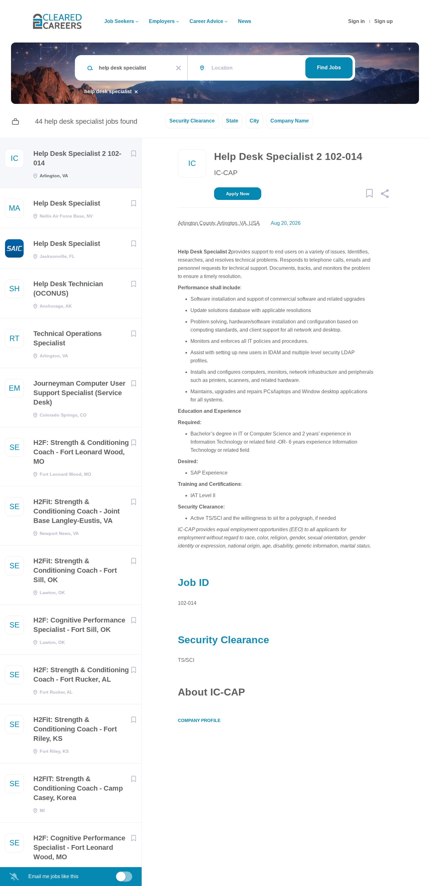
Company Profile (199, 720)
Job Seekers (119, 21)
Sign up (383, 21)
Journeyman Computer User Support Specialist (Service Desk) (79, 392)
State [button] (232, 120)
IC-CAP (226, 173)
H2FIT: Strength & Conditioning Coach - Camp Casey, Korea (78, 788)
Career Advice (206, 21)
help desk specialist (108, 91)
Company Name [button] (289, 120)
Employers (162, 21)
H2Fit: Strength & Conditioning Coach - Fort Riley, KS (75, 729)
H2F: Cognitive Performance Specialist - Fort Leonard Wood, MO (79, 847)
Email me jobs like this (53, 876)
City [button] (254, 120)
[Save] (133, 153)
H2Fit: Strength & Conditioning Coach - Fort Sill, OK (75, 570)
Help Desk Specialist (66, 203)
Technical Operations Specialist (67, 338)
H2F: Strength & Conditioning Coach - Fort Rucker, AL (81, 674)
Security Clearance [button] (192, 120)
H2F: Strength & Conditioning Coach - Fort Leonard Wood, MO (81, 452)
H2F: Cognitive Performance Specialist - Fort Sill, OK (79, 624)
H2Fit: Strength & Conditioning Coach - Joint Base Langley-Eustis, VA (76, 511)
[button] (384, 194)
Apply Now (237, 193)
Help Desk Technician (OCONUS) (68, 288)
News (244, 21)
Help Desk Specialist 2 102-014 (77, 158)
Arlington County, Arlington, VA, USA (219, 223)
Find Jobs (329, 67)
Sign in (356, 21)
